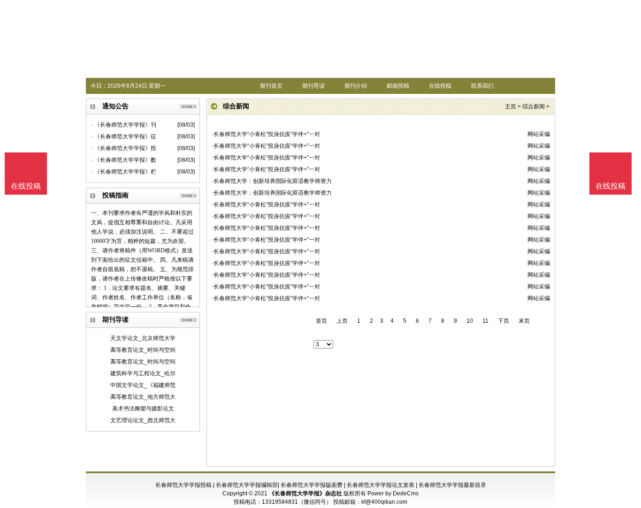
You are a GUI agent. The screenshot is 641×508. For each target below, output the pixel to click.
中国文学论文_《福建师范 (143, 385)
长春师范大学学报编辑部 (247, 485)
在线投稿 (440, 86)
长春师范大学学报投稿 (183, 485)
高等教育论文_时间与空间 (143, 350)
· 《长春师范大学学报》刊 (123, 124)
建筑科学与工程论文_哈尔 (143, 373)
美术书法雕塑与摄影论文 (143, 408)
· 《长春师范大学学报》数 (123, 160)
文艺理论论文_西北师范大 (143, 420)
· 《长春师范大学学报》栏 (123, 171)
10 (469, 321)
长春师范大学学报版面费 (312, 485)
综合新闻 (533, 106)
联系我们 (482, 86)
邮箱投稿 (398, 86)
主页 (510, 106)
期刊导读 (313, 86)
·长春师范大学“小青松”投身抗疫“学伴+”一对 (266, 134)
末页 (524, 321)
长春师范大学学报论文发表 (380, 485)
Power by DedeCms (393, 493)
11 (485, 321)
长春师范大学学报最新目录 (452, 485)
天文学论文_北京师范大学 (143, 338)
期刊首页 (271, 86)
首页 (321, 321)
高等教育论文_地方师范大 (143, 397)
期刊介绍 (355, 86)
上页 (342, 321)
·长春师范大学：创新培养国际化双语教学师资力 (272, 181)
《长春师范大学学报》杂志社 (305, 493)
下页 (503, 321)
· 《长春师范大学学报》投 (123, 148)
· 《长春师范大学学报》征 (123, 136)
